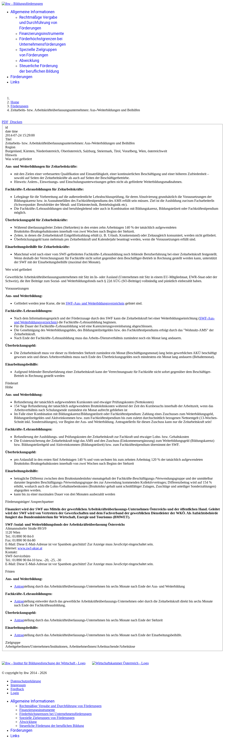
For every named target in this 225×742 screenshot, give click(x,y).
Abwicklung (29, 60)
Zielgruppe (12, 642)
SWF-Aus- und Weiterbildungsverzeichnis (95, 303)
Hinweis (11, 155)
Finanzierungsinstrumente (41, 33)
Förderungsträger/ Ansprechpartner (29, 502)
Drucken (16, 122)
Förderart (11, 383)
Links (15, 82)
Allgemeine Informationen (32, 12)
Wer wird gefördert (18, 269)
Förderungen (21, 77)
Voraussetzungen (17, 288)
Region (10, 147)
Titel (8, 139)
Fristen (10, 571)
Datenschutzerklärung (26, 681)
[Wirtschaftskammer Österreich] (120, 663)
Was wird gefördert (18, 159)
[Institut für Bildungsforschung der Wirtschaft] (43, 663)
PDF (5, 122)
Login (15, 693)
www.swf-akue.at (30, 548)
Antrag (19, 586)
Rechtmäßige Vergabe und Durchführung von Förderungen (38, 22)
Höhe (9, 387)
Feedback (17, 689)
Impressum (18, 685)
